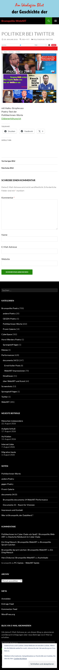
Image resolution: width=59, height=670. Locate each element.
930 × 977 (25, 39)
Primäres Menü (55, 20)
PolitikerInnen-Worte (12, 324)
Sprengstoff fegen (10, 344)
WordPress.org (8, 614)
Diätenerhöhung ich (11, 118)
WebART (5, 402)
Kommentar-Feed (9, 609)
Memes (4, 350)
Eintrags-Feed (7, 604)
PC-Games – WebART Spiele (26, 563)
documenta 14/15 (11, 360)
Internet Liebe (7, 444)
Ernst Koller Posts (12, 365)
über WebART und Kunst (14, 381)
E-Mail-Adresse (9, 246)
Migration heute (8, 452)
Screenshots (6, 386)
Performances (7, 355)
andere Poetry (9, 313)
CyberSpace (6, 334)
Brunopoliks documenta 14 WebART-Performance (25, 499)
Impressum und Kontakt (12, 510)
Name (4, 234)
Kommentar (8, 197)
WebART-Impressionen (14, 370)
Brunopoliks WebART (13, 20)
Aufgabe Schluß (8, 428)
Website (5, 259)
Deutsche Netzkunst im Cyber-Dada (24, 537)
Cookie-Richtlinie (20, 658)
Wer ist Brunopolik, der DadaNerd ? (17, 515)
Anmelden (6, 598)
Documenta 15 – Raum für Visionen (19, 505)
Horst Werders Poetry (11, 339)
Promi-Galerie (9, 329)
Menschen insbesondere (12, 421)
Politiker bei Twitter (43, 39)
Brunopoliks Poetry (10, 308)
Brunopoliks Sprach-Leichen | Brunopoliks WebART (24, 550)
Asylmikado (43, 557)
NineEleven (8, 376)
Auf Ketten (6, 436)
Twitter (4, 396)
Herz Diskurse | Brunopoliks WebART (18, 557)
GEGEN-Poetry (9, 318)
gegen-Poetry (7, 484)
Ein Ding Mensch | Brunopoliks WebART (19, 542)
